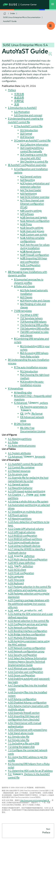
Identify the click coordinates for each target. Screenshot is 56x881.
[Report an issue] (50, 54)
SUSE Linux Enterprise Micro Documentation (22, 17)
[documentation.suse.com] (5, 13)
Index (12, 13)
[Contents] (51, 26)
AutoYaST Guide (9, 21)
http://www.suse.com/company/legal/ (33, 800)
